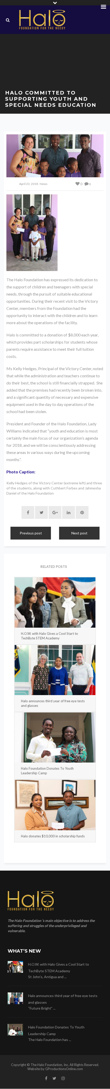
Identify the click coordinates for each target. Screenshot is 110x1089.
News (44, 184)
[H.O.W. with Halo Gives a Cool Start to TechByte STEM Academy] (55, 602)
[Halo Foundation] (42, 19)
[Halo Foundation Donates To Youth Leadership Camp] (55, 737)
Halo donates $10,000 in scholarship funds (53, 836)
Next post (79, 533)
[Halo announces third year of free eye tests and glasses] (55, 670)
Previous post (31, 533)
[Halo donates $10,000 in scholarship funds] (55, 805)
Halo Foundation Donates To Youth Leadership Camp (47, 770)
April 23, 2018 (28, 184)
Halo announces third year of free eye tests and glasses (53, 703)
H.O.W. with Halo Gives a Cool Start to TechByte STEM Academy (49, 635)
